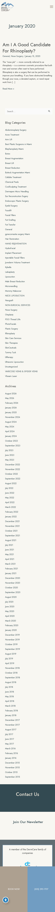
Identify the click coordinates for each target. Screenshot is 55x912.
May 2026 (9, 398)
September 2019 (12, 649)
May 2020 (9, 611)
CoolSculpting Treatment (15, 186)
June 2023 (9, 455)
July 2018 (9, 687)
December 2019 (12, 634)
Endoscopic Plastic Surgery (17, 200)
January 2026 (11, 407)
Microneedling (11, 286)
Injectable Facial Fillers (15, 257)
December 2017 (12, 720)
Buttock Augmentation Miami (17, 172)
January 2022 (11, 516)
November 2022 (12, 469)
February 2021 (11, 568)
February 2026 (11, 402)
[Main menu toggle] (51, 6)
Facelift (8, 210)
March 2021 (10, 563)
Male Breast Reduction (15, 281)
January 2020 (11, 630)
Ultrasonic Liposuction (14, 361)
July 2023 (9, 450)
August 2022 (10, 483)
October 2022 (11, 473)
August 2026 (10, 393)
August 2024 (10, 421)
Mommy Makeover (13, 290)
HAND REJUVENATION (15, 243)
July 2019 (9, 658)
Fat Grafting (10, 219)
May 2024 (9, 426)
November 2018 (12, 668)
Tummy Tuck (10, 352)
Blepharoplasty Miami (14, 148)
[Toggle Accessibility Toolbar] (6, 900)
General (6, 56)
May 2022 (9, 497)
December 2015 (12, 762)
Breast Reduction (12, 167)
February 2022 (11, 511)
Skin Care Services (13, 338)
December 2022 (12, 464)
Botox (7, 153)
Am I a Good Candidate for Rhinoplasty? (27, 47)
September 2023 (12, 445)
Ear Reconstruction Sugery (16, 196)
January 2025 (11, 412)
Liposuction (10, 276)
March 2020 (10, 620)
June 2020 (9, 606)
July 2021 (9, 545)
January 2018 (10, 715)
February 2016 (11, 753)
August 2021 (10, 540)
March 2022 (10, 507)
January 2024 (11, 436)
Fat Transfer (10, 224)
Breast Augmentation (14, 158)
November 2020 (12, 582)
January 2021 (10, 573)
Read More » (8, 88)
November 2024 (12, 417)
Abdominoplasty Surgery (15, 129)
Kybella (8, 267)
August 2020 (11, 597)
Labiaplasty (10, 271)
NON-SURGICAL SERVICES (17, 305)
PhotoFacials (10, 323)
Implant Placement (13, 252)
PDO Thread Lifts (12, 319)
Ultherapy (9, 357)
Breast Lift (9, 163)
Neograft (9, 300)
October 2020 (11, 587)
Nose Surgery (17, 56)
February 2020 (11, 625)
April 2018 (9, 701)
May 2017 (9, 743)
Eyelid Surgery (11, 205)
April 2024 (9, 431)
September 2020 (12, 592)
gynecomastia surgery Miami (17, 234)
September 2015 (12, 776)
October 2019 (11, 644)
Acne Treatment (12, 134)
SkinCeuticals (10, 347)
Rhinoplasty (10, 333)
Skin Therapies (11, 342)
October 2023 (11, 440)
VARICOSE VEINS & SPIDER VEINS (21, 371)
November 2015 (12, 767)
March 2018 (10, 705)
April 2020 (10, 616)
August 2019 (10, 653)
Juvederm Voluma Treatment (17, 262)
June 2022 (9, 492)
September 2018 (12, 677)
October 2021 (11, 530)
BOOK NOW (14, 889)
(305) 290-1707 (41, 889)
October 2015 (11, 772)
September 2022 (12, 478)
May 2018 (9, 696)
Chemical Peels (12, 182)
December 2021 (12, 521)
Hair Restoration (12, 238)
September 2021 (12, 535)
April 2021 (9, 559)
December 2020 (12, 578)
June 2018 (9, 691)
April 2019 (9, 663)
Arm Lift (8, 139)
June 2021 (9, 549)
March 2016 (10, 748)
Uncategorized (11, 366)
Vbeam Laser (11, 376)
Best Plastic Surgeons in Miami (18, 144)
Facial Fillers (10, 215)
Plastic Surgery (11, 328)
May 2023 (9, 459)
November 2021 (12, 526)
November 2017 (12, 724)
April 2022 (9, 502)
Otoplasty (9, 314)
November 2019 (12, 639)
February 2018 (11, 710)
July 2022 (9, 488)
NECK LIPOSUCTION (14, 295)
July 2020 (9, 601)
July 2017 (9, 734)
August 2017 (10, 729)
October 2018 (11, 672)
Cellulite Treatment (13, 177)
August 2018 (10, 682)
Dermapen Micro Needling (17, 191)
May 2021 (9, 554)
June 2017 (9, 739)
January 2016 (10, 758)
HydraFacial (10, 248)
